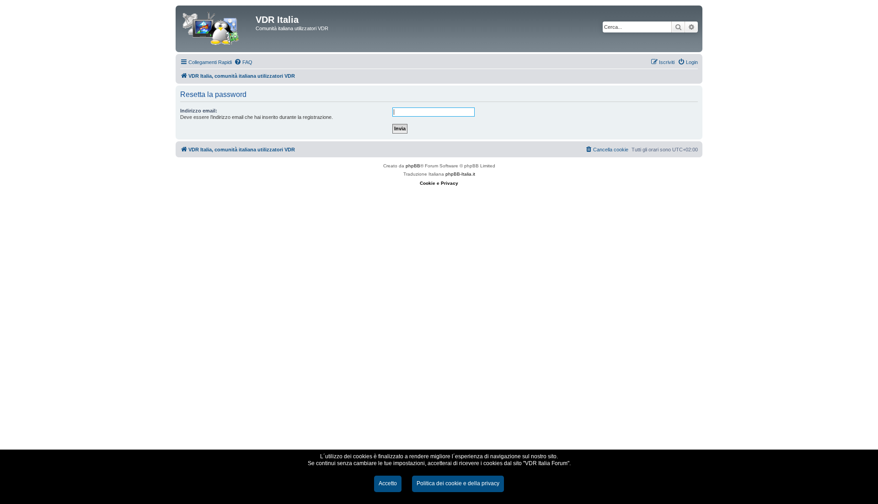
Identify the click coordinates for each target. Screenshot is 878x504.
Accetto (388, 483)
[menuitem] (243, 62)
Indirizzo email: (198, 110)
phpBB (413, 165)
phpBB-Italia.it (460, 174)
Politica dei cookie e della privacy (458, 483)
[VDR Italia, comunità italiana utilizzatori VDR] (217, 29)
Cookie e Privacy (439, 183)
